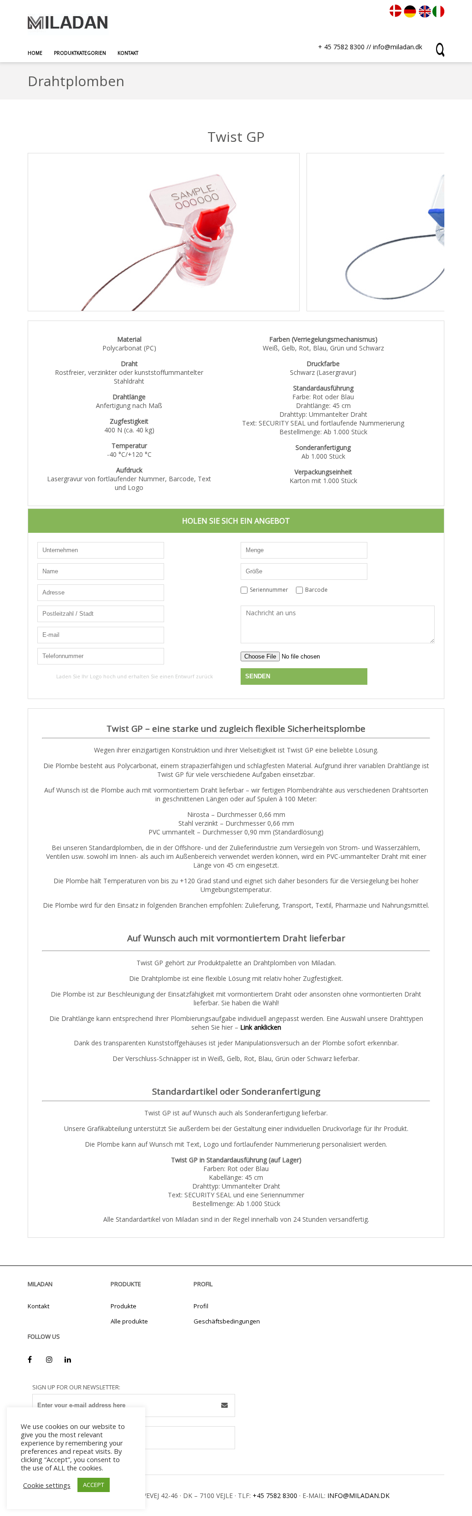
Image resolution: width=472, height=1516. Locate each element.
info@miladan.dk (397, 46)
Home (35, 53)
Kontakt (128, 53)
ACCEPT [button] (93, 1485)
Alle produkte (129, 1321)
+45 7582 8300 (275, 1495)
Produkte (123, 1306)
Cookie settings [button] (47, 1485)
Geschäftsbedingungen (227, 1321)
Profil (201, 1306)
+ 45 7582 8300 (341, 46)
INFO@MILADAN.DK (358, 1495)
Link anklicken (260, 1027)
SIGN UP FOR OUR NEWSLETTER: (76, 1387)
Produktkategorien (80, 53)
